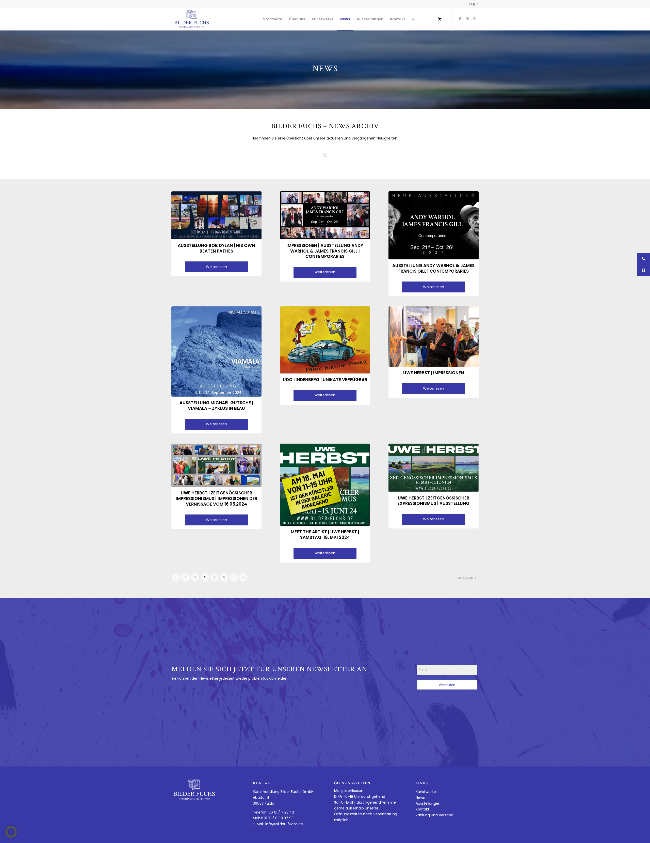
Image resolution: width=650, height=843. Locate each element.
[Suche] (413, 19)
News (420, 797)
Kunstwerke (426, 791)
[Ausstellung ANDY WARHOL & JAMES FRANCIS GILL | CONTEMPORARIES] (433, 225)
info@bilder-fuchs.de (284, 823)
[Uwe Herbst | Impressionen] (433, 336)
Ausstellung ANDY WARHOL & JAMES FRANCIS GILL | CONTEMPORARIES (433, 268)
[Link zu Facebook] (459, 19)
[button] (11, 832)
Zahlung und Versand (434, 815)
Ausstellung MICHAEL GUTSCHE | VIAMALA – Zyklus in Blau (216, 405)
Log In (474, 4)
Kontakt (422, 809)
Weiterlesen (216, 266)
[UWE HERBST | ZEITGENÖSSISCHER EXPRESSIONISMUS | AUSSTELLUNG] (433, 468)
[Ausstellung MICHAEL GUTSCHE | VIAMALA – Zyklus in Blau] (216, 351)
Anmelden (447, 685)
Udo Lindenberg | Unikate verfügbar (325, 380)
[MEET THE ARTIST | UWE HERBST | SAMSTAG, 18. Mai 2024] (325, 485)
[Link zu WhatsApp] (475, 19)
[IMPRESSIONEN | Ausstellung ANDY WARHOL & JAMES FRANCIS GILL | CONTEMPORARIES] (325, 215)
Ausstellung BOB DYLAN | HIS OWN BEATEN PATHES (216, 248)
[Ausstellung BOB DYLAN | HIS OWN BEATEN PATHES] (216, 215)
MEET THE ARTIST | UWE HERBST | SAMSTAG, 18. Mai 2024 (325, 534)
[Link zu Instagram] (467, 19)
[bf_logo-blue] (191, 19)
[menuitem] (273, 19)
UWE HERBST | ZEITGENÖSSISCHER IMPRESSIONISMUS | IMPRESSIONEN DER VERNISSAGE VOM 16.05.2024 (216, 498)
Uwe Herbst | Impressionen (433, 373)
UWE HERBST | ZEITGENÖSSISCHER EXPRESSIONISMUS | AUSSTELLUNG (433, 501)
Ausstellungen (428, 803)
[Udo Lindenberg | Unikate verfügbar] (325, 339)
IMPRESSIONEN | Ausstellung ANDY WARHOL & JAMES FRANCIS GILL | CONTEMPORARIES (324, 251)
